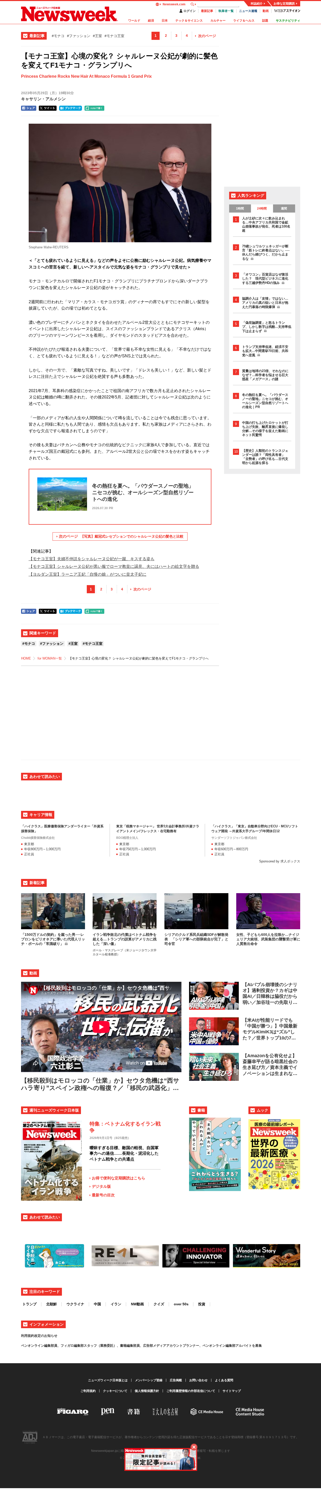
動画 (266, 11)
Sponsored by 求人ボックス (279, 861)
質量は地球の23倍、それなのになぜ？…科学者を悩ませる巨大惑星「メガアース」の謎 (265, 375)
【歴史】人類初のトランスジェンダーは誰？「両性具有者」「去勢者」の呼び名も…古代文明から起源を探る (265, 457)
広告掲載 (176, 1380)
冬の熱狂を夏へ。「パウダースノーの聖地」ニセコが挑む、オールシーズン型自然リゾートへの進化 (265, 401)
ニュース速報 (248, 11)
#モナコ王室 (114, 36)
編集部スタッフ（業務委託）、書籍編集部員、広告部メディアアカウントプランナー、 (138, 1345)
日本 (165, 20)
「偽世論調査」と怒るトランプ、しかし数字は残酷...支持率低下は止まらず (266, 327)
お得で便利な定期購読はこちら (118, 1178)
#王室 (97, 36)
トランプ (29, 1304)
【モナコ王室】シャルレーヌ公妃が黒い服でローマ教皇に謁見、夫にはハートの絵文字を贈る (114, 566)
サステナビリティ (288, 20)
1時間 (240, 208)
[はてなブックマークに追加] (70, 108)
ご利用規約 (88, 1390)
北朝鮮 (51, 1304)
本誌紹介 (256, 3)
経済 (151, 20)
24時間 (262, 208)
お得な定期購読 (284, 3)
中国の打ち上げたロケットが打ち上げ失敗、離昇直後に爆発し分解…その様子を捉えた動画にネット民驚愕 (265, 429)
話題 (265, 20)
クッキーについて (115, 1390)
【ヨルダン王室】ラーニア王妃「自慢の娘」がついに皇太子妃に (87, 574)
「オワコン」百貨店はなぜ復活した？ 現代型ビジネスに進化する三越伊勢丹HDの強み (265, 278)
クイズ (159, 1304)
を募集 (257, 1345)
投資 (201, 1304)
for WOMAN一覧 (50, 658)
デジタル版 (101, 1186)
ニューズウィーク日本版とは (108, 1380)
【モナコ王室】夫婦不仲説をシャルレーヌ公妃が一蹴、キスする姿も (92, 559)
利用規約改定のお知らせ (39, 1336)
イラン (116, 1304)
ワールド (134, 20)
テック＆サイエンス (189, 20)
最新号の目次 (103, 1195)
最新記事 (207, 11)
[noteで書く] (94, 108)
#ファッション (78, 36)
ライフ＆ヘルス (244, 20)
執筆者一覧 (226, 11)
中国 (97, 1304)
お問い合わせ (198, 1380)
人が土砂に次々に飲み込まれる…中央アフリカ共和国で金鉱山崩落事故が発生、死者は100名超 (266, 224)
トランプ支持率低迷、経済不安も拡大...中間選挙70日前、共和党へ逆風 (265, 351)
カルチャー (218, 20)
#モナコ (58, 36)
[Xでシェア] (48, 108)
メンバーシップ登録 (148, 1380)
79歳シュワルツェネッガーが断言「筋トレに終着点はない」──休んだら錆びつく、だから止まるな (266, 252)
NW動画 (137, 1304)
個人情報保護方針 (147, 1390)
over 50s (181, 1304)
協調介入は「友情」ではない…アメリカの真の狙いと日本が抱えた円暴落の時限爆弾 (265, 303)
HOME (26, 658)
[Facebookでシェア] (28, 108)
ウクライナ (75, 1304)
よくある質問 (224, 1380)
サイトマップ (232, 1390)
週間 (284, 208)
